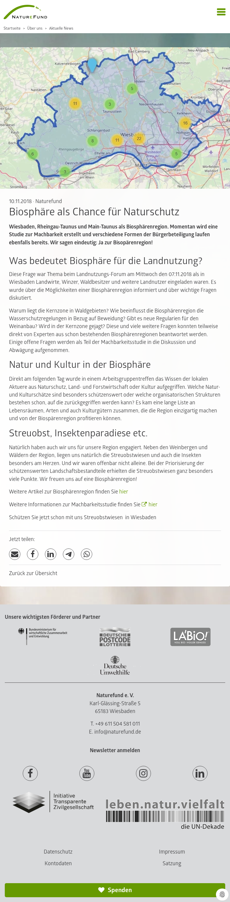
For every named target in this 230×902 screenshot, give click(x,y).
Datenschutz (58, 852)
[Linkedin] (200, 774)
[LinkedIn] (50, 554)
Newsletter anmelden (115, 750)
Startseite (12, 28)
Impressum (172, 852)
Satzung (172, 863)
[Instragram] (143, 774)
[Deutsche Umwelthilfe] (115, 674)
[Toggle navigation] (221, 12)
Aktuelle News (61, 28)
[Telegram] (68, 554)
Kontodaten (58, 863)
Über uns (35, 28)
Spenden (119, 890)
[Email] (14, 554)
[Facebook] (32, 554)
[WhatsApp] (86, 554)
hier (123, 492)
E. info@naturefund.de (115, 732)
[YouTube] (86, 774)
